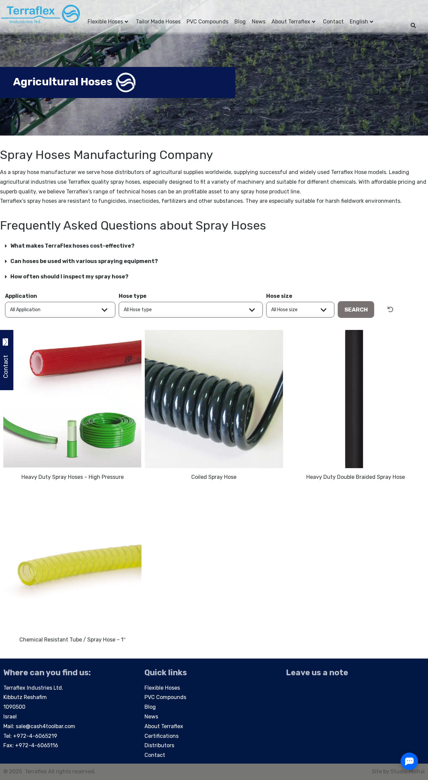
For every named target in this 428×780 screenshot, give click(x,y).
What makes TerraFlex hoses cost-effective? (72, 246)
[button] (214, 246)
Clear (397, 309)
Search (356, 309)
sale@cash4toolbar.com (45, 726)
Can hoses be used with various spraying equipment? (84, 261)
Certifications (161, 736)
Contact (333, 21)
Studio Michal (408, 771)
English (359, 21)
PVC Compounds (207, 21)
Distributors (159, 745)
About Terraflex (291, 21)
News (258, 21)
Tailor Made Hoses (158, 21)
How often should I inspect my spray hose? (69, 276)
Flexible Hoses (105, 21)
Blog (240, 21)
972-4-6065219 (37, 736)
